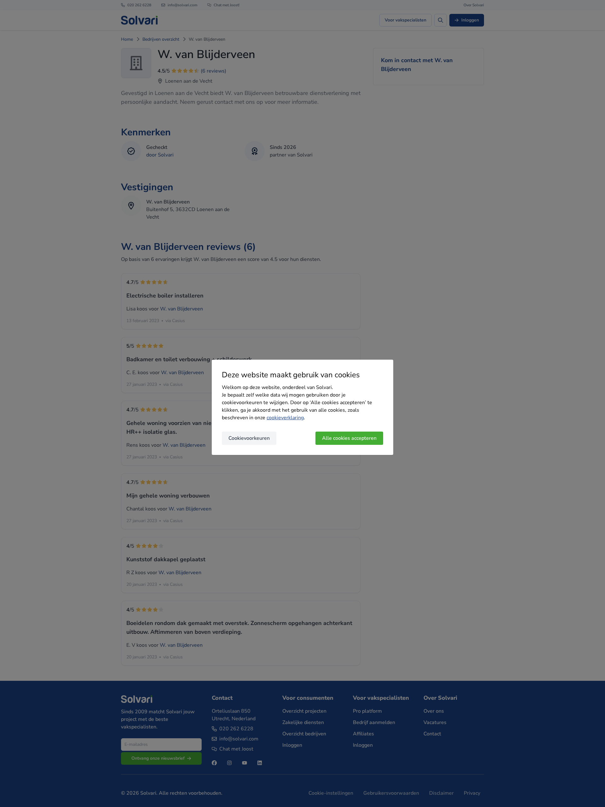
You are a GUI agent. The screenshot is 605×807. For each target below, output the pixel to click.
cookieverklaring (285, 417)
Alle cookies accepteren (349, 438)
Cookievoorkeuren (249, 438)
